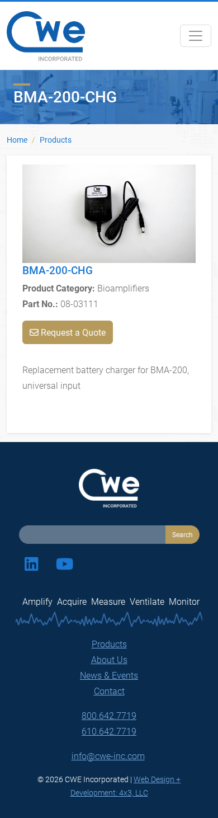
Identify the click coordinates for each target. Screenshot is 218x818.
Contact (109, 691)
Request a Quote (72, 332)
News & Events (109, 675)
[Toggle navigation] (195, 36)
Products (56, 139)
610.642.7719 (109, 731)
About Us (109, 659)
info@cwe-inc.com (108, 755)
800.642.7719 (109, 715)
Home (17, 139)
